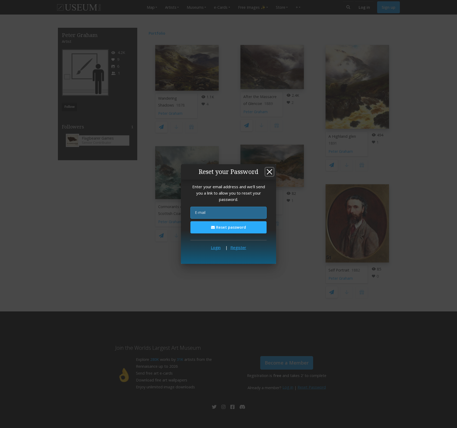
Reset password (230, 227)
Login (216, 247)
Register (238, 247)
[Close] (269, 172)
